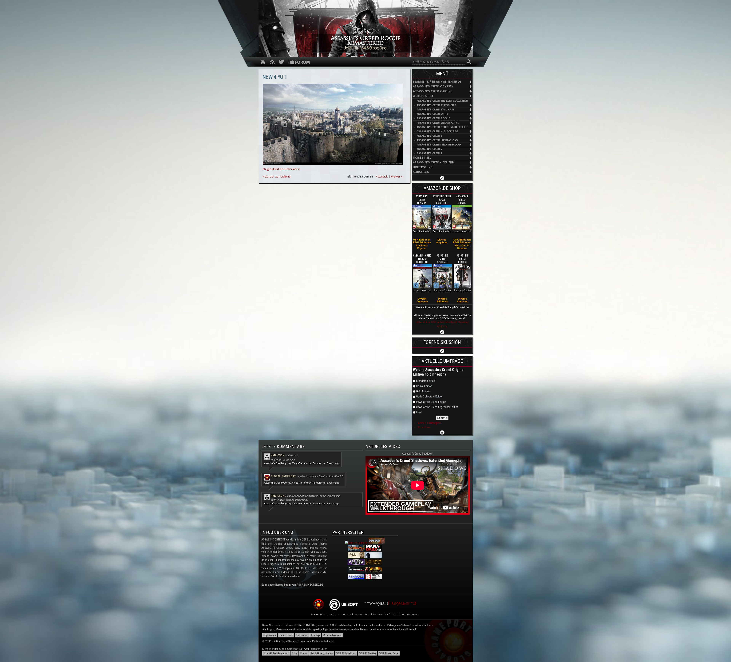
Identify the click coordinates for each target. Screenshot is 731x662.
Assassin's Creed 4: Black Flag (437, 131)
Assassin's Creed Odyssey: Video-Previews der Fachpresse (294, 463)
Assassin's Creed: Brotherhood (439, 144)
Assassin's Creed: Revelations (437, 140)
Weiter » (397, 176)
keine (419, 412)
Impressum (269, 635)
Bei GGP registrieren (321, 653)
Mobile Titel (422, 158)
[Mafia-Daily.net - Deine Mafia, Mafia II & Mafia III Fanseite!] (373, 550)
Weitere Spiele (423, 96)
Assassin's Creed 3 (429, 136)
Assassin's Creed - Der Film (433, 163)
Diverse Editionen (442, 300)
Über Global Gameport (276, 653)
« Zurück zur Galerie (276, 176)
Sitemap (315, 635)
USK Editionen (421, 239)
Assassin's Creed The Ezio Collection (442, 101)
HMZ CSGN (277, 455)
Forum (303, 653)
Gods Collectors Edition (429, 396)
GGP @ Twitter (367, 653)
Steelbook (422, 245)
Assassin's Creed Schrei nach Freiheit (442, 127)
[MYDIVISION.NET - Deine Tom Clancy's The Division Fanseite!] (356, 550)
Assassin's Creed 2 (429, 149)
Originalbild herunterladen (281, 169)
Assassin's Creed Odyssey (433, 87)
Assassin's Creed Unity (432, 114)
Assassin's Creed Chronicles (436, 105)
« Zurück (382, 176)
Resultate (424, 427)
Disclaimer (301, 635)
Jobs (294, 653)
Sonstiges (421, 172)
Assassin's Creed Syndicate (435, 109)
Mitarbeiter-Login (332, 635)
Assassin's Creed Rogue (433, 118)
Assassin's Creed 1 (429, 153)
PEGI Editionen (422, 242)
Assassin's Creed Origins (432, 91)
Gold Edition (423, 391)
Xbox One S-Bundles (462, 247)
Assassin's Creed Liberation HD (438, 123)
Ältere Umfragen (429, 423)
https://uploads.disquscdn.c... (293, 499)
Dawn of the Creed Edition (431, 402)
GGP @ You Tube (388, 653)
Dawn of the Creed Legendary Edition (437, 407)
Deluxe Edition (424, 386)
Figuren (421, 248)
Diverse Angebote (441, 241)
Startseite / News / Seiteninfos (437, 82)
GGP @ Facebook (346, 653)
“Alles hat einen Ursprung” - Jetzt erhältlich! (365, 48)
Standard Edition (425, 381)
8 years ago (333, 463)
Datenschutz (286, 635)
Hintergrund (423, 167)
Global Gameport (283, 476)
